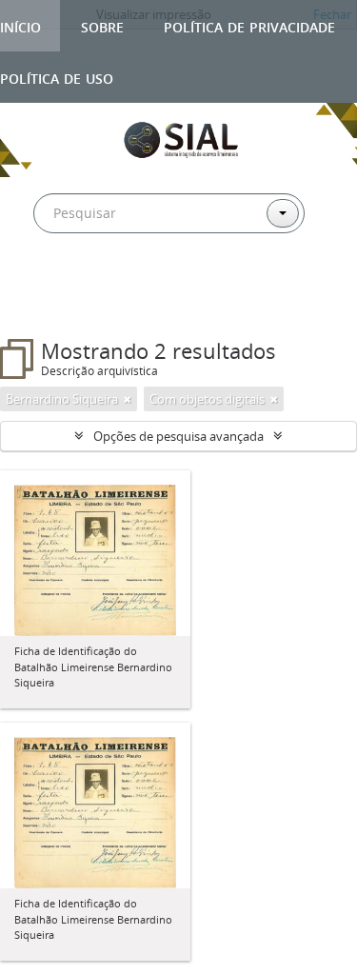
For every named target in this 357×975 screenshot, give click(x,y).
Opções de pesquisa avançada (178, 436)
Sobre (102, 25)
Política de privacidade (249, 25)
